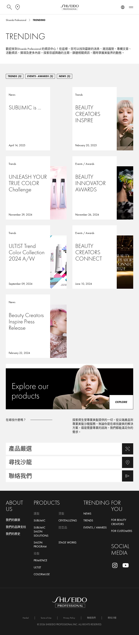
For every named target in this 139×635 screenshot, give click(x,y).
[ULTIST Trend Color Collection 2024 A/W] (36, 257)
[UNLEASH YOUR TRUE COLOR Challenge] (36, 188)
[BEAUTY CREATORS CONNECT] (102, 257)
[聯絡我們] (69, 476)
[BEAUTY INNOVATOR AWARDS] (102, 188)
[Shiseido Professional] (69, 7)
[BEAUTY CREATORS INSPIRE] (102, 118)
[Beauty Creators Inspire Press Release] (36, 326)
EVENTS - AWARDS (40, 76)
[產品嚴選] (69, 449)
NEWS (64, 76)
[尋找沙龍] (69, 462)
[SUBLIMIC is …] (36, 118)
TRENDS (14, 76)
